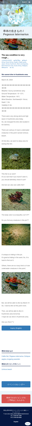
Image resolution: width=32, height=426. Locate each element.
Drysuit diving (9, 62)
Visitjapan (24, 65)
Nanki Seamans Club (7, 65)
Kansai (8, 64)
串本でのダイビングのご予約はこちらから (16, 398)
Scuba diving (17, 65)
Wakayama (5, 67)
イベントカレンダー (16, 384)
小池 (12, 67)
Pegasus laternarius (16, 356)
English (24, 2)
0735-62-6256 (18, 417)
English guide (22, 62)
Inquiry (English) (16, 328)
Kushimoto (13, 64)
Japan (3, 64)
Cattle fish (5, 356)
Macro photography (22, 64)
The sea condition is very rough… (13, 56)
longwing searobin (13, 359)
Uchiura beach (7, 369)
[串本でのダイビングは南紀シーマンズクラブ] (16, 15)
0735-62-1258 (18, 415)
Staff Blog (17, 60)
